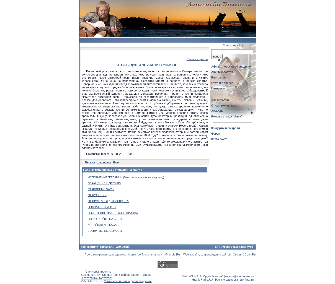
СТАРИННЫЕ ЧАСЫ (101, 189)
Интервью (218, 88)
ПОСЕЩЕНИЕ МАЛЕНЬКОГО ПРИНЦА (113, 213)
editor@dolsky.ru (242, 246)
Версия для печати (98, 162)
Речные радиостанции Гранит (234, 279)
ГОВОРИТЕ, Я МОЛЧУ (102, 207)
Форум (215, 133)
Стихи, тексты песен (225, 105)
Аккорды (217, 111)
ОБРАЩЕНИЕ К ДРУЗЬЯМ (104, 183)
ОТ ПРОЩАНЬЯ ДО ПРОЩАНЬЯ (108, 201)
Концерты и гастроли (225, 128)
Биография (219, 77)
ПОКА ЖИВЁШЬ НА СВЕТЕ (105, 219)
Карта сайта (219, 139)
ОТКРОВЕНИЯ (97, 195)
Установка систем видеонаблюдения (128, 281)
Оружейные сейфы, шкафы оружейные (228, 276)
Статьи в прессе (197, 59)
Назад (117, 162)
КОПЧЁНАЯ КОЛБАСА (102, 225)
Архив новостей (222, 72)
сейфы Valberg (130, 274)
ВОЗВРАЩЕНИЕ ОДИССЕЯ (105, 230)
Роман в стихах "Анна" (226, 116)
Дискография (220, 100)
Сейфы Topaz (111, 274)
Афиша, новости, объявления (231, 66)
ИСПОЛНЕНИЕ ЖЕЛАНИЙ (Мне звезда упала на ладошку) (126, 177)
